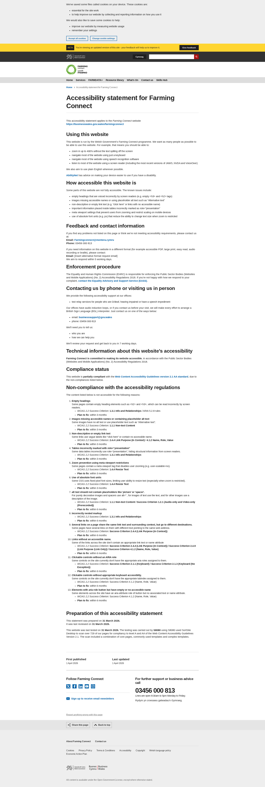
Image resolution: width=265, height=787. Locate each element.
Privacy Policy (85, 750)
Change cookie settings (103, 38)
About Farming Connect (78, 741)
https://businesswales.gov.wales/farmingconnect (95, 124)
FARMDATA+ (95, 80)
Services (80, 80)
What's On (132, 80)
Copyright (140, 750)
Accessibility (125, 750)
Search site (196, 56)
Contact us (147, 80)
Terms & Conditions (105, 750)
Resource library (115, 80)
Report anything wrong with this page (84, 715)
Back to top (104, 725)
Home (69, 80)
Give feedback (189, 48)
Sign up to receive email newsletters (92, 698)
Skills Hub (161, 80)
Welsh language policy (160, 750)
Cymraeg (140, 57)
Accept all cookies (77, 38)
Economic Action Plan (76, 754)
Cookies (70, 750)
